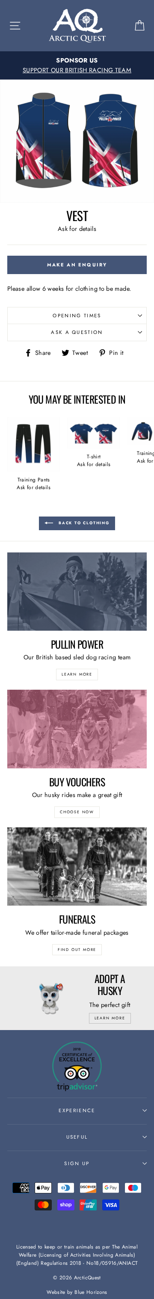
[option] (77, 65)
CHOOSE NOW (77, 812)
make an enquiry (77, 264)
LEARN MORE (77, 674)
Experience (77, 1110)
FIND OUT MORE (77, 949)
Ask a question (77, 332)
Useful (77, 1137)
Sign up (76, 1163)
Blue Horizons (90, 1292)
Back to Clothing (83, 523)
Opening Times (77, 315)
